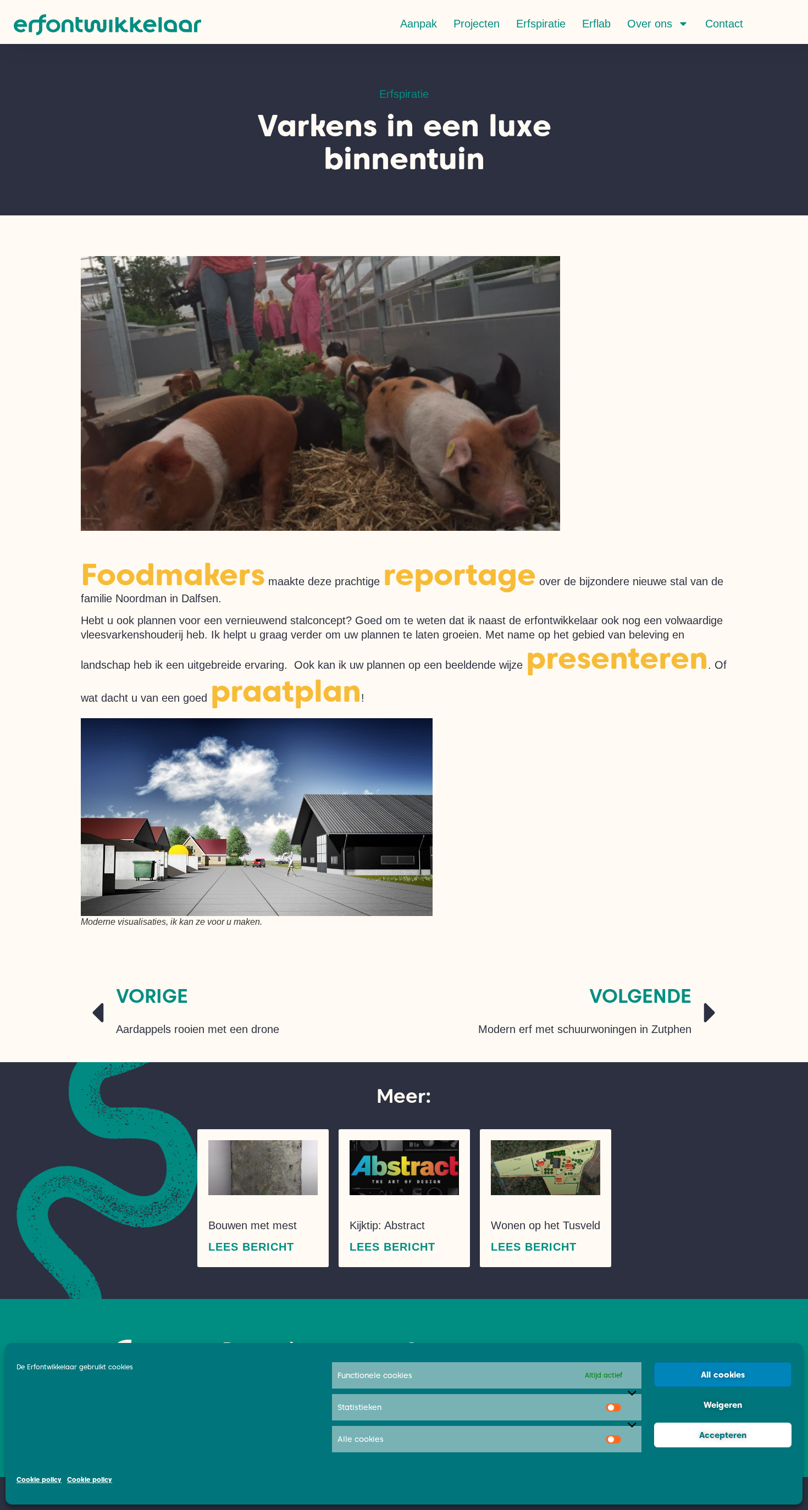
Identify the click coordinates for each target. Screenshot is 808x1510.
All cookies (723, 1375)
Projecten (476, 24)
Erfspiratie (541, 24)
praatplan (286, 691)
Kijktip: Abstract (387, 1225)
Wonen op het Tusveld (545, 1225)
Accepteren (722, 1435)
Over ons (649, 24)
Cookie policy (39, 1479)
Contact (724, 24)
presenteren (617, 658)
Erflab (596, 24)
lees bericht (251, 1247)
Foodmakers (173, 574)
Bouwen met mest (252, 1225)
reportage (459, 574)
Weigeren (723, 1405)
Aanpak (418, 24)
